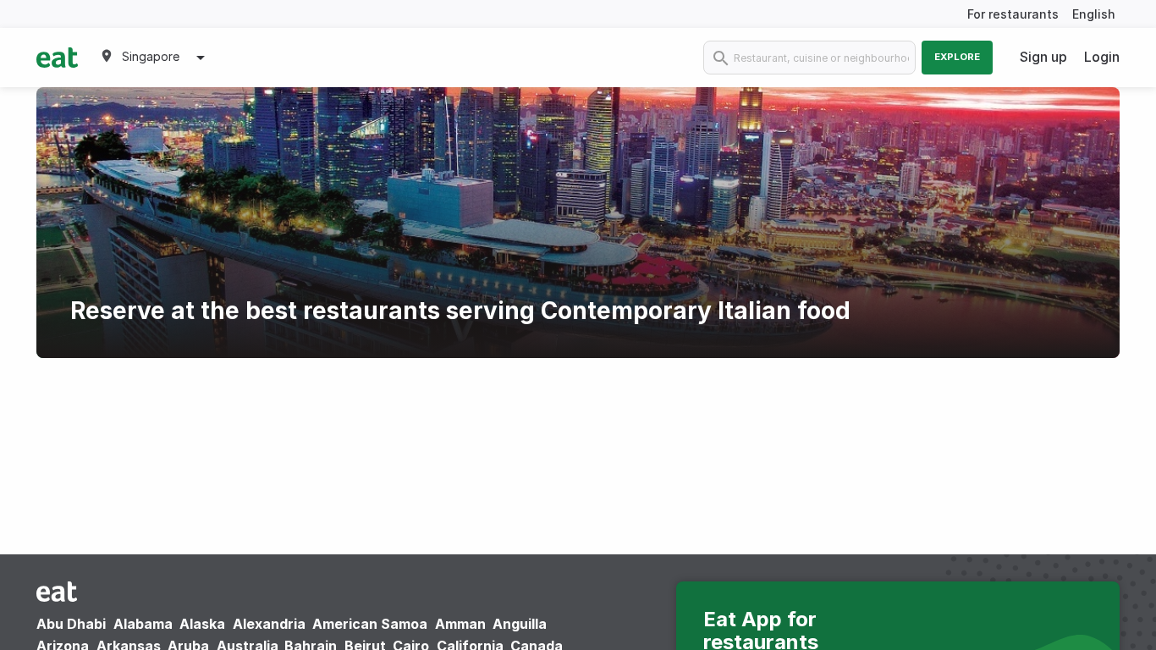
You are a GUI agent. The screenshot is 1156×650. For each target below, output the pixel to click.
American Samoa (369, 623)
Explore (957, 57)
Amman (460, 623)
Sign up (1043, 56)
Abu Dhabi (71, 623)
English (1093, 14)
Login (1102, 56)
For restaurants (1013, 14)
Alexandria (269, 623)
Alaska (202, 623)
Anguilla (520, 623)
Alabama (143, 623)
